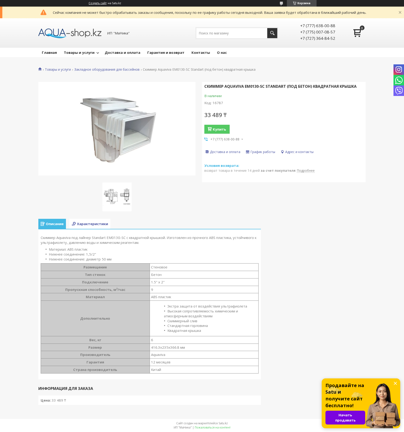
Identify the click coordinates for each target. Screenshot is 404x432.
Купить (219, 129)
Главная (49, 52)
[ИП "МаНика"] (69, 33)
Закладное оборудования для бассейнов (107, 69)
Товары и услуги (79, 52)
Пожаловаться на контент (213, 427)
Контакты (200, 52)
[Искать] (272, 33)
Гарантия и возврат (165, 52)
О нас (222, 52)
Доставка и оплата (122, 52)
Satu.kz (223, 423)
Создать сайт (98, 3)
